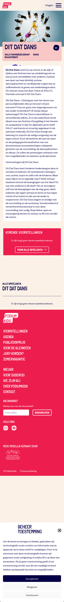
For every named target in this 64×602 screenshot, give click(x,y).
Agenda (8, 337)
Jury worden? (13, 353)
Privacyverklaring (28, 470)
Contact (9, 391)
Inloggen (49, 5)
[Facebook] (14, 428)
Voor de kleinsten (17, 348)
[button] (59, 530)
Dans (36, 54)
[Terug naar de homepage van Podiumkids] (6, 5)
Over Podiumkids (15, 386)
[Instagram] (5, 428)
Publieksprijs (14, 342)
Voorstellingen (15, 331)
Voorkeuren (32, 595)
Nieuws (8, 369)
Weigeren (32, 586)
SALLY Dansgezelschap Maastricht (17, 56)
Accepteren (32, 578)
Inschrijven (42, 412)
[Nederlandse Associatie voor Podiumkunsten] (12, 455)
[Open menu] (59, 5)
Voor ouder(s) (14, 375)
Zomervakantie (14, 359)
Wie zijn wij (11, 380)
